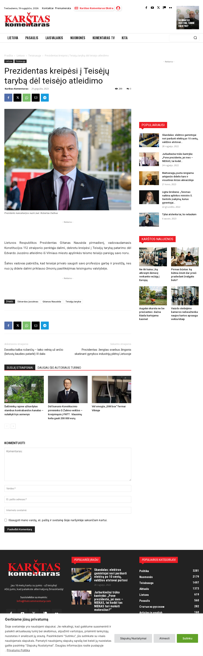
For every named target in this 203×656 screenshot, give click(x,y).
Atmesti (164, 638)
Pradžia (8, 55)
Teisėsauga (34, 55)
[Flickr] (170, 8)
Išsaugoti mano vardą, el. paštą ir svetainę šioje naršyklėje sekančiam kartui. (58, 520)
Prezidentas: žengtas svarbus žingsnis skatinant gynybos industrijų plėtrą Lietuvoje (103, 352)
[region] (101, 634)
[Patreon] (164, 8)
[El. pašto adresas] (36, 98)
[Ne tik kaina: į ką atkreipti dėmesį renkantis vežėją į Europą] (153, 256)
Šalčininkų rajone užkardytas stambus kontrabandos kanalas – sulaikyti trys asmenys (23, 410)
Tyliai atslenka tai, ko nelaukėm (179, 214)
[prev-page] (6, 426)
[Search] (195, 38)
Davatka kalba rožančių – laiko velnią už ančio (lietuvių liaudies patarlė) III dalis (33, 352)
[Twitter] (158, 8)
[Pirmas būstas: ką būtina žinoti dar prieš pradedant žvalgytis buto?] (185, 256)
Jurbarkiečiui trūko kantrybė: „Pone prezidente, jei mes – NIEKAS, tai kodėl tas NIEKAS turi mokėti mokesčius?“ (108, 601)
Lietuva (21, 55)
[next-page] (13, 426)
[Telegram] (45, 98)
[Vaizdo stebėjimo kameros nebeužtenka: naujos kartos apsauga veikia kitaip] (185, 295)
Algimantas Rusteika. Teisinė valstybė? (186, 23)
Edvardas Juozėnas (28, 301)
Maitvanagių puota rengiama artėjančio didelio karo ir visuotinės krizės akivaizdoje (178, 177)
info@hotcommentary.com (34, 601)
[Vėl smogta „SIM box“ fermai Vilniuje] (111, 389)
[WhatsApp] (27, 98)
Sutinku (187, 638)
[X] (17, 98)
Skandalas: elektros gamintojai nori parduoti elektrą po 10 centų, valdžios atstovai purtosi (110, 575)
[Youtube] (152, 8)
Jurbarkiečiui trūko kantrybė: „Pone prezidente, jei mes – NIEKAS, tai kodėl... (177, 158)
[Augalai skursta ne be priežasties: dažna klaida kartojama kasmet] (153, 295)
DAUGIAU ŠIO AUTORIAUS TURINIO (59, 367)
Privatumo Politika (18, 650)
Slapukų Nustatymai (133, 638)
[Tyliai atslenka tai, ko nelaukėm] (149, 220)
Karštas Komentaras (16, 88)
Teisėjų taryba (73, 301)
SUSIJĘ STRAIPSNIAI (20, 367)
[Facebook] (146, 8)
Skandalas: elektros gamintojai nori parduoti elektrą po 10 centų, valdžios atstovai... (180, 139)
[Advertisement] (100, 22)
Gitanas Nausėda (52, 301)
